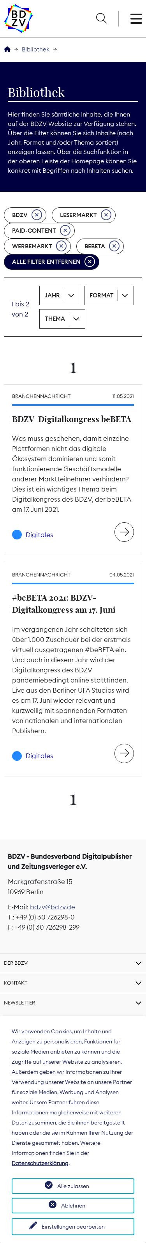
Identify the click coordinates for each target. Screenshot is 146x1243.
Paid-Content (34, 230)
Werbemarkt (32, 246)
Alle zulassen (73, 1186)
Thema (55, 318)
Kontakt (15, 983)
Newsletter (19, 1002)
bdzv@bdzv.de (52, 907)
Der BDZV (16, 963)
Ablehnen (73, 1205)
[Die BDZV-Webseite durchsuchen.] (101, 18)
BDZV (20, 215)
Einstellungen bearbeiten (73, 1226)
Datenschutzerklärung (40, 1163)
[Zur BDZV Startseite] (7, 49)
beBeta (94, 246)
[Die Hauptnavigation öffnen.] (136, 19)
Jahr (52, 295)
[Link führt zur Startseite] (18, 18)
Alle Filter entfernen (46, 261)
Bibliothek (35, 49)
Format (102, 295)
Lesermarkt (78, 215)
